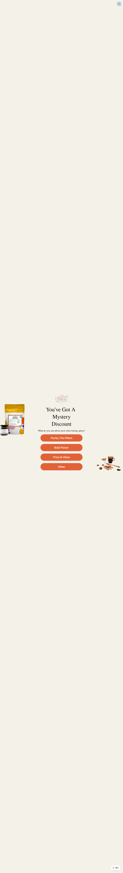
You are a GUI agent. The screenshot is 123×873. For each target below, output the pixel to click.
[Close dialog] (119, 4)
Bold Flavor (61, 447)
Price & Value (61, 457)
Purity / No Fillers (61, 438)
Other (61, 466)
